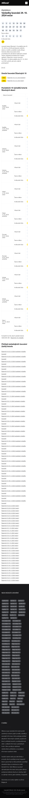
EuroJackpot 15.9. (16, 632)
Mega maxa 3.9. (5, 646)
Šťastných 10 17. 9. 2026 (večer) (10, 568)
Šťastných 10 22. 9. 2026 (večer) (10, 580)
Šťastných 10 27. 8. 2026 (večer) (10, 515)
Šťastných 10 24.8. (6, 684)
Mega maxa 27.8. (15, 643)
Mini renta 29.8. (15, 712)
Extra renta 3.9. (5, 675)
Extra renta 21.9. (6, 669)
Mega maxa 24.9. (16, 649)
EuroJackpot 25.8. (6, 629)
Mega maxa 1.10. (6, 652)
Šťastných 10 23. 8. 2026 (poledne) (16, 77)
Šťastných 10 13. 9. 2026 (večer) (10, 558)
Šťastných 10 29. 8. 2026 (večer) (10, 520)
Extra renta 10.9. (15, 675)
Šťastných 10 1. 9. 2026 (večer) (9, 528)
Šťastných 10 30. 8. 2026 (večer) (10, 523)
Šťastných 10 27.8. (17, 686)
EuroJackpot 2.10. (17, 626)
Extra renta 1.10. (6, 681)
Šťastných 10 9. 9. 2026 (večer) (9, 548)
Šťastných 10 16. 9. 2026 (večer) (10, 565)
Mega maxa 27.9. (6, 661)
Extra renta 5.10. (6, 672)
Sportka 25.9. (22, 609)
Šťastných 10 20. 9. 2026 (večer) (10, 575)
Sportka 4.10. (13, 617)
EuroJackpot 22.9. (6, 635)
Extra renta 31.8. (16, 663)
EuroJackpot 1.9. (16, 629)
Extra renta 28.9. (16, 669)
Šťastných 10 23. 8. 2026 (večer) (15, 80)
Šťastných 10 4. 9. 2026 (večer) (9, 535)
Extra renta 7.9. (5, 666)
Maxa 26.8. (12, 701)
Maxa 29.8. (12, 704)
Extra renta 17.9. (6, 678)
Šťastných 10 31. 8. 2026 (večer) (10, 525)
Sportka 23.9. (13, 603)
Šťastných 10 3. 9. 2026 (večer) (9, 533)
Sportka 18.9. (13, 609)
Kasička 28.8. (21, 695)
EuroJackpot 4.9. (16, 620)
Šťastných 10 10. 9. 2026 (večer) (10, 550)
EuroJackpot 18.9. (17, 623)
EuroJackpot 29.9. (17, 635)
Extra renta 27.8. (16, 672)
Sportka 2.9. (13, 600)
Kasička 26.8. (5, 695)
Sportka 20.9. (21, 615)
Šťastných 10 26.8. (6, 686)
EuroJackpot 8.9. (6, 632)
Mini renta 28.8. (5, 712)
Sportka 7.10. (5, 606)
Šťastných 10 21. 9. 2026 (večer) (10, 578)
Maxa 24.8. (20, 698)
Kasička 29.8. (5, 698)
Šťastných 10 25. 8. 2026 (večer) (10, 510)
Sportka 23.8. (13, 612)
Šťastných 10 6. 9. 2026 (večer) (9, 540)
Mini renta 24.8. (5, 707)
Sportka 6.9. (5, 615)
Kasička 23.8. (5, 692)
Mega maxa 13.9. (6, 658)
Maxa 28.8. (4, 704)
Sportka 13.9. (13, 615)
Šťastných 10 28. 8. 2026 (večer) (10, 518)
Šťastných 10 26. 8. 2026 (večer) (10, 513)
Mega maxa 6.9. (15, 655)
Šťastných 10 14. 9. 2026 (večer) (10, 560)
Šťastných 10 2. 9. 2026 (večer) (9, 530)
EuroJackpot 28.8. (6, 620)
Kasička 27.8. (13, 695)
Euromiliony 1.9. (5, 643)
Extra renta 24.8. (6, 663)
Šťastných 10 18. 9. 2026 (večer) (10, 570)
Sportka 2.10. (5, 612)
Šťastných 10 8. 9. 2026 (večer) (9, 545)
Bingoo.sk (4, 782)
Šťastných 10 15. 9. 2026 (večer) (10, 563)
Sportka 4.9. (21, 606)
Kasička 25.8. (21, 692)
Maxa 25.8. (4, 701)
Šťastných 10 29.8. (17, 689)
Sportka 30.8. (22, 612)
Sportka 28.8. (13, 606)
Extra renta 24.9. (16, 678)
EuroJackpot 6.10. (6, 638)
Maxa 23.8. (13, 698)
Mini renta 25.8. (15, 707)
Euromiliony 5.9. (5, 640)
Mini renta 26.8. (5, 709)
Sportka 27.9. (5, 617)
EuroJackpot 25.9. (6, 626)
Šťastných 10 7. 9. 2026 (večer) (9, 543)
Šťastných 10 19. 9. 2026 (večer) (10, 573)
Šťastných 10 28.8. (6, 689)
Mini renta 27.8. (15, 709)
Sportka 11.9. (5, 609)
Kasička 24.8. (13, 692)
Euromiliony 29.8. (16, 638)
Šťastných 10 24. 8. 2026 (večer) (10, 508)
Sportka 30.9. (22, 603)
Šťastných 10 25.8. (17, 684)
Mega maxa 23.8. (16, 652)
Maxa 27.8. (19, 701)
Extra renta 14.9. (15, 666)
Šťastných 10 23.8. (16, 681)
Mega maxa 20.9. (16, 658)
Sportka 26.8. (5, 600)
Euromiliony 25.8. (16, 640)
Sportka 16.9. (5, 603)
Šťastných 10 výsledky (17, 337)
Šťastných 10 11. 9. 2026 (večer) (10, 553)
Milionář (5, 3)
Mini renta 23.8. (20, 704)
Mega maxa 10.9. (15, 646)
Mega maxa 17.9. (6, 649)
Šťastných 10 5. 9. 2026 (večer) (9, 538)
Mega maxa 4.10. (16, 661)
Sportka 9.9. (21, 600)
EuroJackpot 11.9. (6, 623)
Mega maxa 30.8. (6, 655)
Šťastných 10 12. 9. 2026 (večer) (10, 555)
